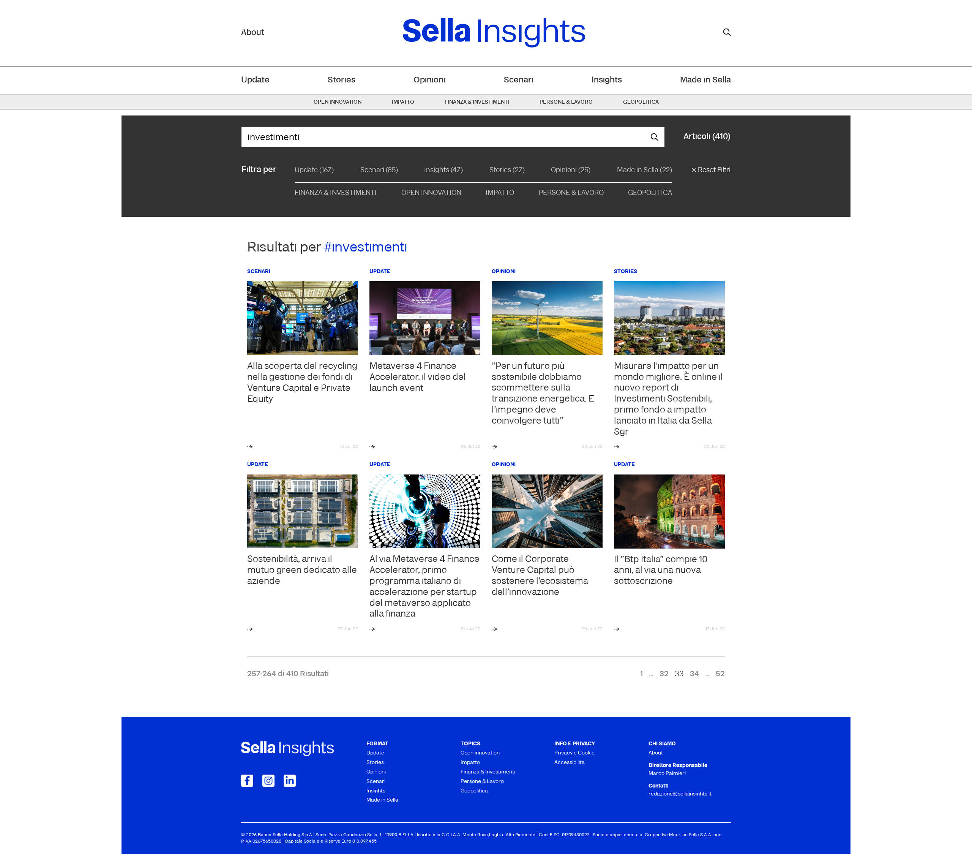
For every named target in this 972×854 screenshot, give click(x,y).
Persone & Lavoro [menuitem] (566, 102)
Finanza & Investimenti (336, 193)
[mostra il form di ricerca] (727, 32)
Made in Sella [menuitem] (705, 80)
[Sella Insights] (494, 33)
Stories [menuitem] (341, 80)
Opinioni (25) (570, 170)
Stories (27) (507, 170)
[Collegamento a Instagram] (268, 781)
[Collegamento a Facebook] (247, 781)
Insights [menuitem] (607, 80)
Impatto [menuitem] (403, 102)
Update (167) (314, 170)
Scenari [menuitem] (518, 80)
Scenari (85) (379, 170)
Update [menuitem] (255, 80)
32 (664, 674)
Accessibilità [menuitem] (569, 762)
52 (720, 674)
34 (694, 674)
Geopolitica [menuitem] (641, 102)
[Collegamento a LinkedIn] (290, 781)
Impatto (500, 193)
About (252, 32)
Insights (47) (443, 170)
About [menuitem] (656, 753)
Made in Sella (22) (644, 170)
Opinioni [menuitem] (429, 80)
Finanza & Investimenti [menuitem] (477, 102)
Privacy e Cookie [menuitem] (574, 753)
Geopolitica (650, 193)
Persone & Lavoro (571, 193)
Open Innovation (431, 193)
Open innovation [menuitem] (337, 102)
